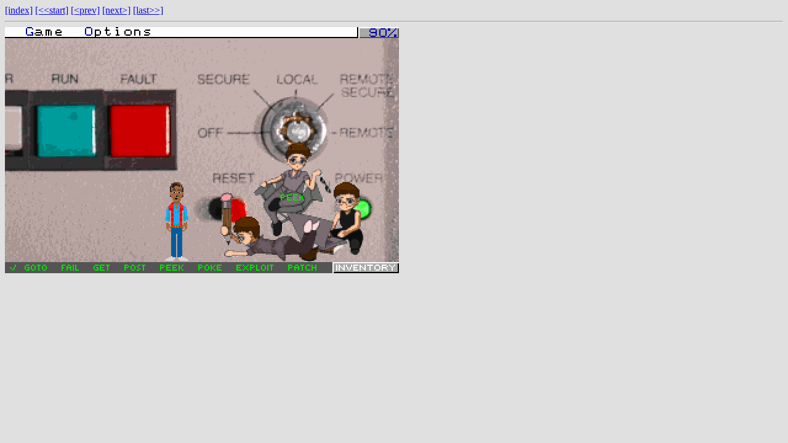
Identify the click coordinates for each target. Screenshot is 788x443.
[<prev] (85, 10)
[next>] (116, 10)
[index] (19, 10)
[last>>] (148, 10)
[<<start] (51, 10)
